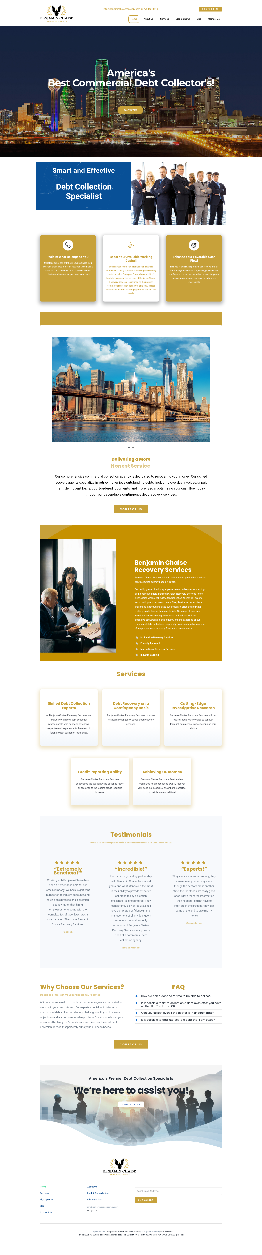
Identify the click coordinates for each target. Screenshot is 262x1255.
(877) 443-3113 (93, 1210)
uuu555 (171, 1235)
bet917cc (122, 1235)
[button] (178, 996)
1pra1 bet (179, 1235)
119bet (81, 1235)
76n (159, 1235)
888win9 (148, 1235)
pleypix (114, 1235)
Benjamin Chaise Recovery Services (123, 1231)
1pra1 (155, 1235)
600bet (96, 1235)
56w (135, 1235)
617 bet (141, 1235)
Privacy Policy (166, 1231)
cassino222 (105, 1235)
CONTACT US (130, 110)
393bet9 (88, 1235)
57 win (165, 1235)
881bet (130, 1235)
